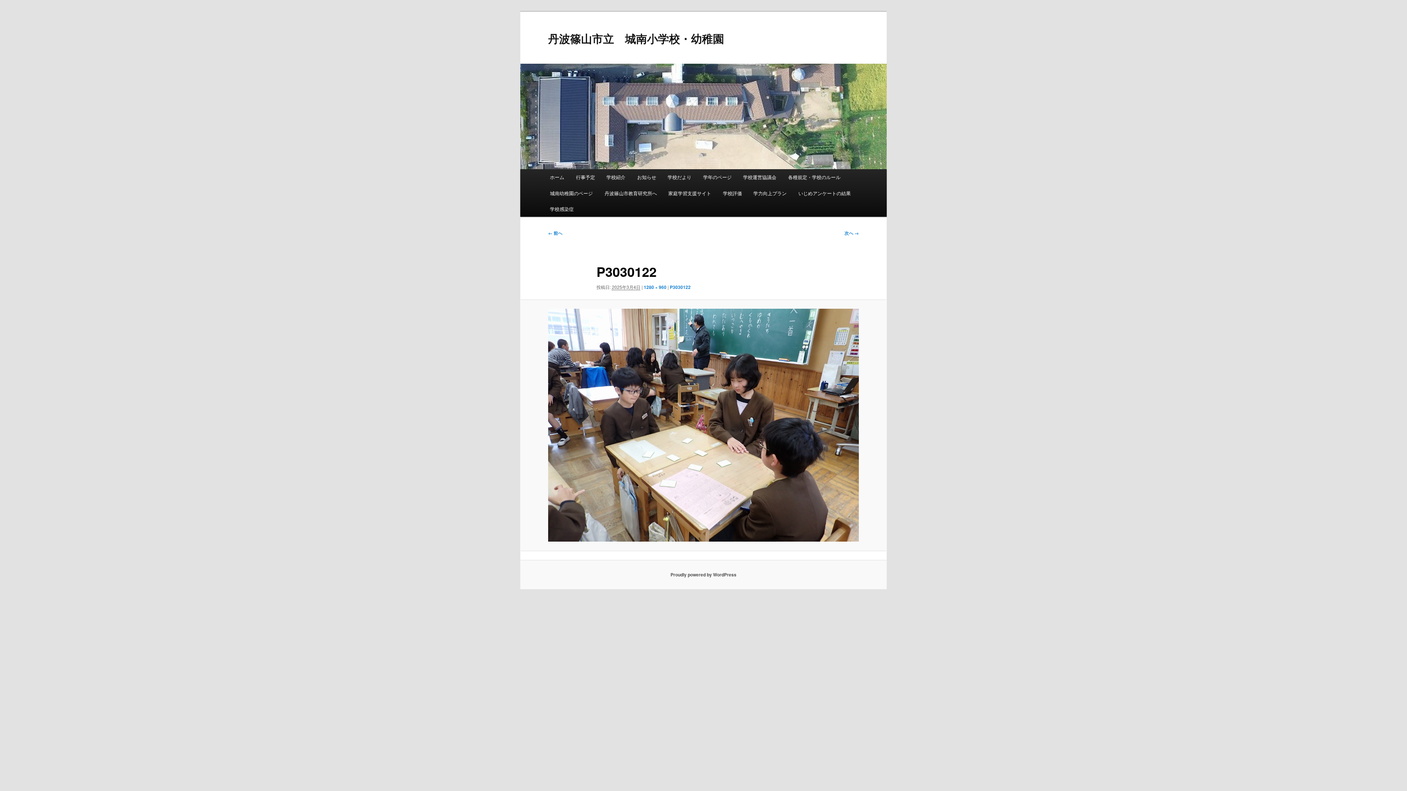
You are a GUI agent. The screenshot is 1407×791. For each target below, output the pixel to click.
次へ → (852, 233)
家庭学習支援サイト (689, 193)
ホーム (557, 177)
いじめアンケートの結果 (824, 193)
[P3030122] (703, 425)
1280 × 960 (655, 287)
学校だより (679, 177)
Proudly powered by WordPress (703, 574)
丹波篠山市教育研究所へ (631, 193)
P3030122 (680, 287)
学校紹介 (615, 177)
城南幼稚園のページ (571, 193)
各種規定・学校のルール (814, 177)
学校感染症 (562, 208)
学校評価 (732, 193)
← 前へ (555, 233)
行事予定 (585, 177)
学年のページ (717, 177)
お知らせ (646, 177)
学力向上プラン (770, 193)
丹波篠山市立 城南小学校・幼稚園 (636, 38)
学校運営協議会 (759, 177)
